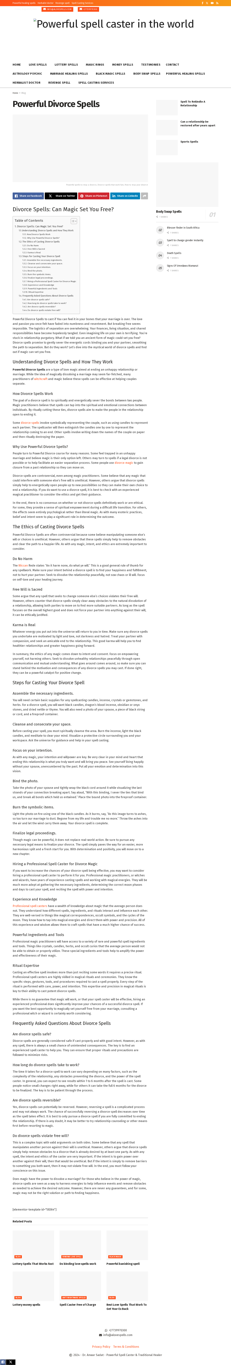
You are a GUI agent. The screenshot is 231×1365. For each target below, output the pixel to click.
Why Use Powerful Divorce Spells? (43, 238)
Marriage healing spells (69, 73)
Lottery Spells (66, 64)
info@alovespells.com (59, 9)
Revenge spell (62, 3)
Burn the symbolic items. (39, 274)
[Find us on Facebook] (202, 3)
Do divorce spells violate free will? (44, 310)
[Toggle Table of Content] (72, 221)
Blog (23, 93)
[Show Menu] (216, 34)
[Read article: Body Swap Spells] (187, 184)
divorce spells (30, 422)
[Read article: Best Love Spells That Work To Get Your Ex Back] (127, 1286)
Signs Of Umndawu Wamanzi (182, 265)
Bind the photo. (35, 270)
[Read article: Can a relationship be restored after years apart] (167, 127)
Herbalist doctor (45, 3)
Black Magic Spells (110, 73)
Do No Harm (32, 245)
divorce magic (124, 462)
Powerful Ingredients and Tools (42, 288)
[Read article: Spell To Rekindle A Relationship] (167, 107)
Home (17, 64)
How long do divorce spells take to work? (47, 303)
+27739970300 (90, 9)
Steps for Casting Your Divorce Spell (41, 256)
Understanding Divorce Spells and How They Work (47, 230)
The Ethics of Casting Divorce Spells (41, 241)
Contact (172, 64)
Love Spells (38, 64)
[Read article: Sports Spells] (167, 147)
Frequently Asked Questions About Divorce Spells (47, 295)
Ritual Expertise (36, 292)
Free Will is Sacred (36, 249)
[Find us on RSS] (217, 3)
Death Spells (174, 253)
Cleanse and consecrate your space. (45, 263)
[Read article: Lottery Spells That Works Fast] (33, 1245)
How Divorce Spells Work (38, 234)
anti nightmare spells (74, 1298)
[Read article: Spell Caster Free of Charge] (80, 1286)
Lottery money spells (26, 1304)
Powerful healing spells (24, 3)
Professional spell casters (30, 906)
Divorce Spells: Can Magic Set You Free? (40, 226)
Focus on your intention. (39, 267)
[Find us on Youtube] (212, 3)
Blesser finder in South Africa (183, 227)
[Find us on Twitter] (207, 3)
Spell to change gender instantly (185, 240)
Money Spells (122, 64)
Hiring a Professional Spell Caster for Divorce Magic (51, 281)
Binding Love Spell (72, 1257)
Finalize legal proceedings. (40, 277)
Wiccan (23, 565)
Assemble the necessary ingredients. (44, 260)
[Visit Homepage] (114, 34)
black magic (115, 1257)
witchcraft (40, 379)
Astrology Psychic (27, 73)
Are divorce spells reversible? (41, 306)
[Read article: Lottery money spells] (33, 1286)
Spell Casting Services (82, 3)
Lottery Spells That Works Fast (33, 1264)
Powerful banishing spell (123, 1264)
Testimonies (150, 64)
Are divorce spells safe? (38, 299)
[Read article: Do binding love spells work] (80, 1245)
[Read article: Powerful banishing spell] (127, 1245)
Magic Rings (95, 64)
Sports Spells (189, 141)
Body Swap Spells (147, 73)
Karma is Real (34, 252)
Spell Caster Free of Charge (78, 1304)
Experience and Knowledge (41, 285)
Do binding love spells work (78, 1264)
